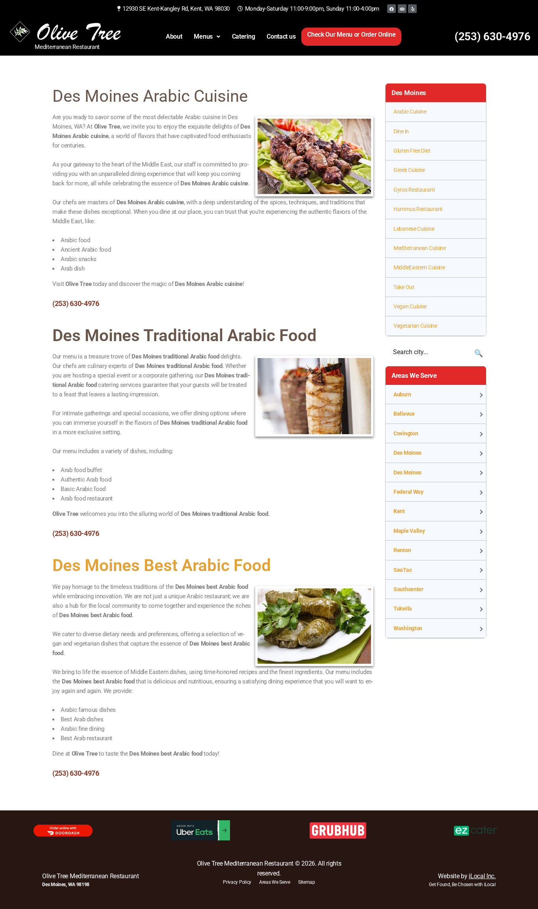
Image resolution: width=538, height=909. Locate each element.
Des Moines (407, 453)
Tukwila (402, 608)
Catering (243, 36)
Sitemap (306, 882)
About (174, 36)
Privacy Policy (237, 882)
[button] (207, 37)
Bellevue (404, 414)
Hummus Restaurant (418, 209)
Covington (405, 433)
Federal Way (408, 492)
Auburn (402, 394)
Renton (402, 550)
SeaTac (402, 570)
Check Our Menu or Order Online (351, 34)
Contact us (281, 36)
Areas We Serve (274, 882)
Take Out (403, 287)
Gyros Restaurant (414, 190)
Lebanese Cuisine (413, 229)
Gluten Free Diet (411, 150)
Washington (407, 628)
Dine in (401, 131)
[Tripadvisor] (402, 8)
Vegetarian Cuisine (415, 326)
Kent (399, 511)
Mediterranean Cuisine (419, 248)
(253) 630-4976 (493, 36)
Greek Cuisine (409, 170)
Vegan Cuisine (410, 306)
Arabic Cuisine (410, 111)
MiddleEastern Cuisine (419, 267)
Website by (466, 876)
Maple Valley (409, 531)
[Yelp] (412, 8)
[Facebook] (391, 8)
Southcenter (408, 589)
